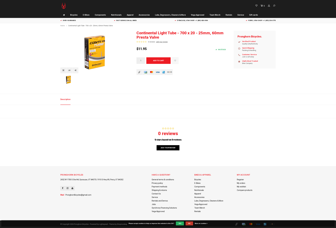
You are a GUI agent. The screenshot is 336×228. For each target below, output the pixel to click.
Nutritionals (116, 15)
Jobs (154, 204)
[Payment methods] (139, 72)
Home (62, 26)
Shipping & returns (159, 190)
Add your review (168, 148)
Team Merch (214, 15)
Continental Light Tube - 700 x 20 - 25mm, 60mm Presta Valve (90, 26)
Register (240, 180)
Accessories (144, 15)
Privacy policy (157, 183)
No (189, 223)
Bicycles (74, 15)
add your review (162, 42)
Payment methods (159, 187)
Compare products (244, 190)
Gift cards (253, 15)
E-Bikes (86, 15)
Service (240, 15)
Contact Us (156, 194)
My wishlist (241, 187)
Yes (179, 223)
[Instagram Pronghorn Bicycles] (67, 188)
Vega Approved (197, 15)
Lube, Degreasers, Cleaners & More (170, 15)
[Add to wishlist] (175, 60)
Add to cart (158, 61)
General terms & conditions (163, 180)
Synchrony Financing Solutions (164, 208)
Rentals (229, 15)
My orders (241, 183)
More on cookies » (201, 223)
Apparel (130, 15)
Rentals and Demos (160, 201)
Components (100, 15)
